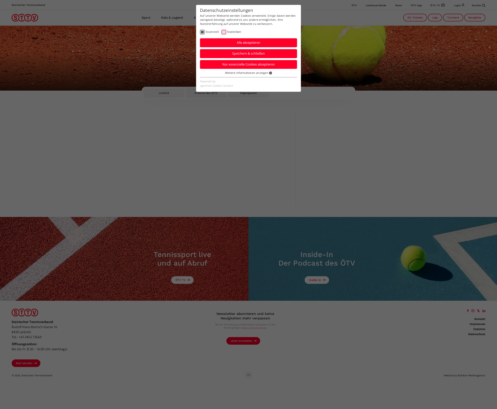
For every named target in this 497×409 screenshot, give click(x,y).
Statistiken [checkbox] (234, 32)
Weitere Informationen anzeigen (247, 73)
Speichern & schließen (248, 53)
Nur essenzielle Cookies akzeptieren (248, 64)
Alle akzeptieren (248, 42)
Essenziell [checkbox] (212, 32)
